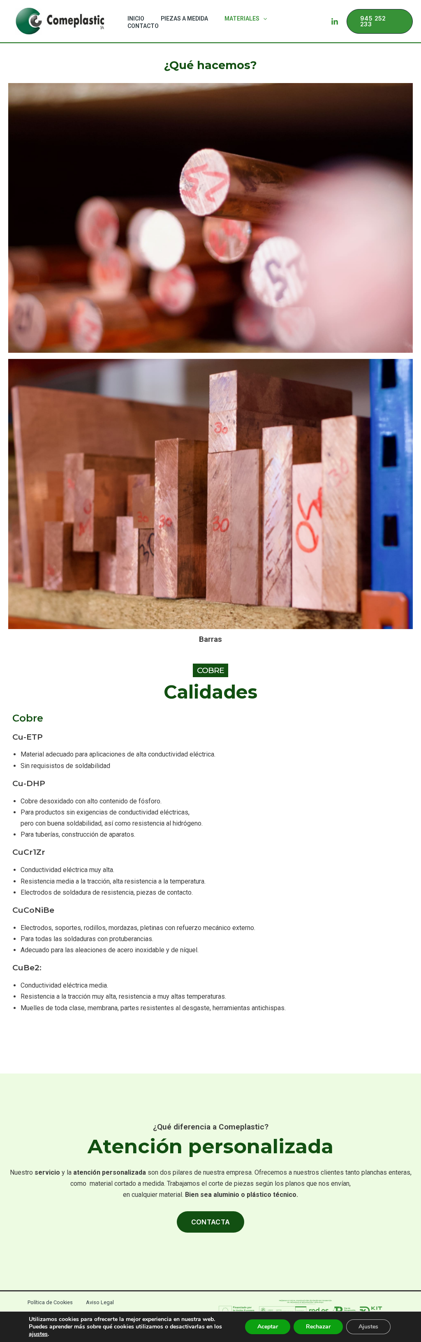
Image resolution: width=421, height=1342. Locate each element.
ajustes (38, 1334)
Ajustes (368, 1326)
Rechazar (318, 1326)
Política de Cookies (50, 1302)
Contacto (143, 26)
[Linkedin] (334, 21)
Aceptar (267, 1326)
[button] (380, 21)
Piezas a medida (184, 18)
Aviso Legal (100, 1302)
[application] (263, 18)
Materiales (241, 18)
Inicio (135, 18)
